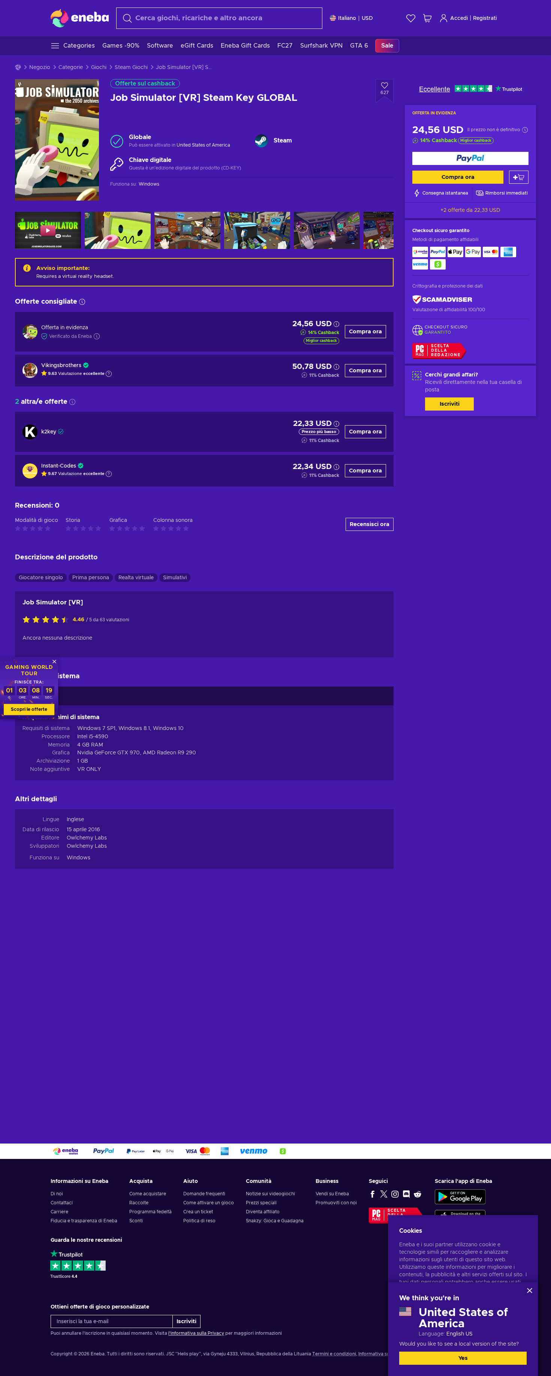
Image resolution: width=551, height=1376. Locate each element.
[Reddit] (417, 1193)
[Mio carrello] (427, 18)
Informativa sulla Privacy (385, 1354)
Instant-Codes (58, 466)
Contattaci (62, 1203)
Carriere (59, 1212)
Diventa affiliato (263, 1212)
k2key (48, 432)
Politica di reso (199, 1221)
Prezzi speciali (261, 1203)
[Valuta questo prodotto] (47, 620)
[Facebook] (372, 1193)
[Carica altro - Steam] (261, 140)
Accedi (459, 18)
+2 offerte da (470, 210)
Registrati (485, 18)
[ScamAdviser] (442, 299)
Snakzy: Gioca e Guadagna (275, 1221)
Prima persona (90, 577)
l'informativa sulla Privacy (196, 1333)
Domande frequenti (204, 1194)
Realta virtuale (136, 577)
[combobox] (219, 18)
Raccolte (138, 1203)
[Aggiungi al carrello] (519, 177)
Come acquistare (147, 1194)
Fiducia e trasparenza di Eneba (84, 1221)
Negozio (39, 67)
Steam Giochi (131, 67)
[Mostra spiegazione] (109, 374)
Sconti (136, 1221)
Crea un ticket (198, 1212)
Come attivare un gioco (208, 1203)
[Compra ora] (470, 158)
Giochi (98, 67)
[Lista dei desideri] (411, 18)
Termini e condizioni (334, 1354)
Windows (78, 857)
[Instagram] (395, 1193)
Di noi (57, 1194)
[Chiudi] (529, 1290)
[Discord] (406, 1193)
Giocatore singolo (41, 577)
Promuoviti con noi (336, 1203)
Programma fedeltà (150, 1212)
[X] (384, 1193)
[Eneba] (80, 18)
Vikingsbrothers (61, 365)
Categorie (70, 67)
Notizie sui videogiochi (270, 1194)
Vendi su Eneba (332, 1194)
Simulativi (175, 577)
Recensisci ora (369, 524)
